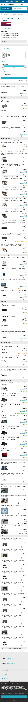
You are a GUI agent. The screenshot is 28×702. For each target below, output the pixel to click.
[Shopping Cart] (25, 4)
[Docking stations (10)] (14, 54)
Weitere (5, 41)
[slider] (3, 66)
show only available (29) (10, 74)
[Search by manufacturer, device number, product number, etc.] (25, 8)
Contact (5, 654)
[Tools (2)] (14, 56)
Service (5, 674)
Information (6, 670)
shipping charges (24, 93)
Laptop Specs (7, 28)
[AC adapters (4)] (14, 55)
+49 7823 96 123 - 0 (10, 658)
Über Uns (6, 678)
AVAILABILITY (7, 71)
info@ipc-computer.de (10, 663)
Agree (14, 696)
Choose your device (5, 12)
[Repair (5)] (14, 53)
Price (5, 61)
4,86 (13, 1)
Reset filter (14, 78)
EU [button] (22, 4)
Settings (14, 700)
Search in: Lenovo (5, 8)
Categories (6, 48)
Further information (21, 693)
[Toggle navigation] (2, 4)
